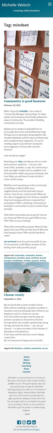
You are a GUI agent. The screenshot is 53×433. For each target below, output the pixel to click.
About (27, 360)
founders (21, 258)
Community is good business (24, 101)
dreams (39, 255)
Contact (26, 371)
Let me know (10, 241)
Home (26, 357)
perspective (36, 348)
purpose (35, 260)
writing (43, 260)
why (20, 161)
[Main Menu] (50, 4)
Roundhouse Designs (30, 429)
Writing (26, 363)
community (19, 255)
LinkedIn (23, 111)
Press (26, 368)
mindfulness (17, 260)
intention (35, 258)
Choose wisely (14, 295)
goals (28, 258)
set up (45, 348)
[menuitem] (19, 422)
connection (30, 255)
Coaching (26, 365)
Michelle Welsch (16, 5)
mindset (27, 260)
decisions (18, 348)
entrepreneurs (10, 258)
